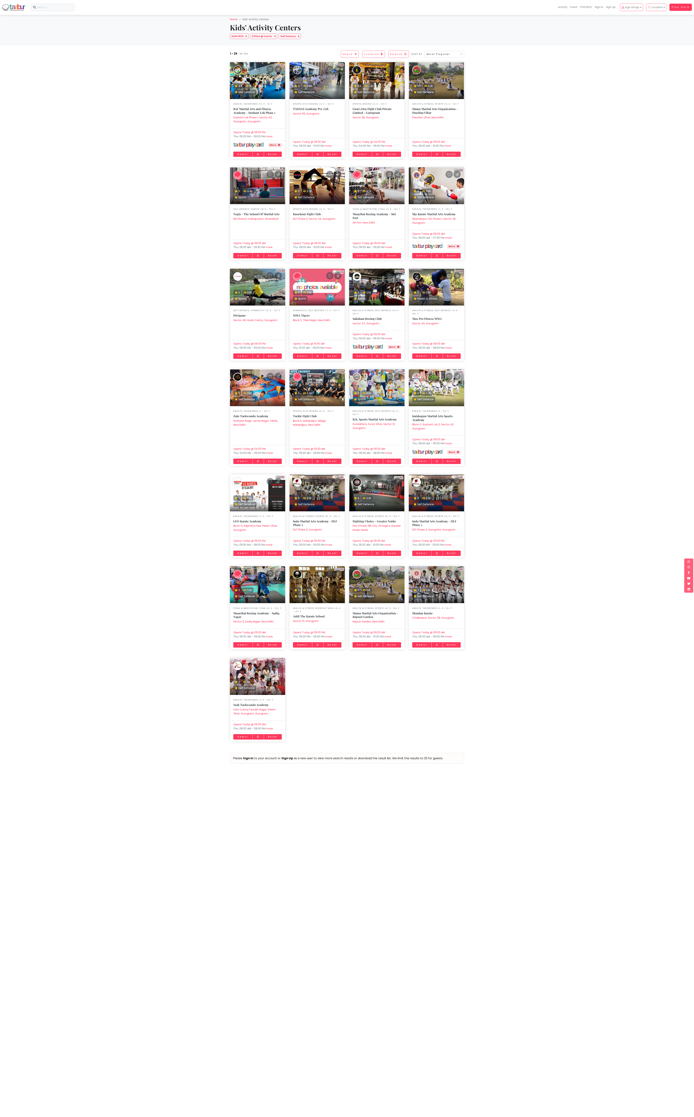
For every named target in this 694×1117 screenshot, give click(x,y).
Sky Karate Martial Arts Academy (434, 214)
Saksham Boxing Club (367, 319)
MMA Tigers (301, 315)
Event (573, 7)
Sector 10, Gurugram (306, 621)
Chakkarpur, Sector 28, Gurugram (433, 618)
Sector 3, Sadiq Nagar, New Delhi (253, 621)
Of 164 (243, 53)
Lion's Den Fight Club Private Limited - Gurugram (372, 111)
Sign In (599, 7)
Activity (562, 7)
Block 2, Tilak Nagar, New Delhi (311, 320)
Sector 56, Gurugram (306, 113)
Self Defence (288, 36)
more (269, 136)
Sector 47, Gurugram (366, 323)
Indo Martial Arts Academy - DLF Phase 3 (434, 523)
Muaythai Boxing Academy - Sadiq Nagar (256, 615)
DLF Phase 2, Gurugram (307, 529)
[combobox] (444, 54)
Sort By (416, 54)
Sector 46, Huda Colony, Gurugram (255, 320)
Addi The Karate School (309, 616)
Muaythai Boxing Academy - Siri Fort (374, 216)
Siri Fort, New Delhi (364, 222)
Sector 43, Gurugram (425, 323)
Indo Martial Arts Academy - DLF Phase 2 (315, 523)
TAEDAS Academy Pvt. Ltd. (311, 109)
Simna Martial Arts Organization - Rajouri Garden (375, 615)
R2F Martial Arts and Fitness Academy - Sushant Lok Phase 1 (254, 111)
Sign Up (611, 7)
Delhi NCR (238, 36)
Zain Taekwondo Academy (250, 416)
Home (233, 19)
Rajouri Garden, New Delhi (368, 621)
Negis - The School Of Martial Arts (256, 214)
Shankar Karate (422, 613)
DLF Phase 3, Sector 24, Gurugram (314, 219)
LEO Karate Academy (247, 521)
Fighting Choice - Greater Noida (374, 521)
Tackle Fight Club (305, 416)
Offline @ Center (262, 36)
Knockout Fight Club (307, 214)
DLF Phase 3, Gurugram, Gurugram (433, 529)
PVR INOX (586, 7)
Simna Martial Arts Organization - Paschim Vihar (435, 111)
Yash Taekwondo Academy (251, 705)
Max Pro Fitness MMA (427, 319)
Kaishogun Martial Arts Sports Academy (432, 418)
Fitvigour (239, 315)
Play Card (680, 7)
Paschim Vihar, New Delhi (428, 117)
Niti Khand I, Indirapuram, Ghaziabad (256, 219)
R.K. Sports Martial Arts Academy (375, 419)
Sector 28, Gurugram (366, 117)
